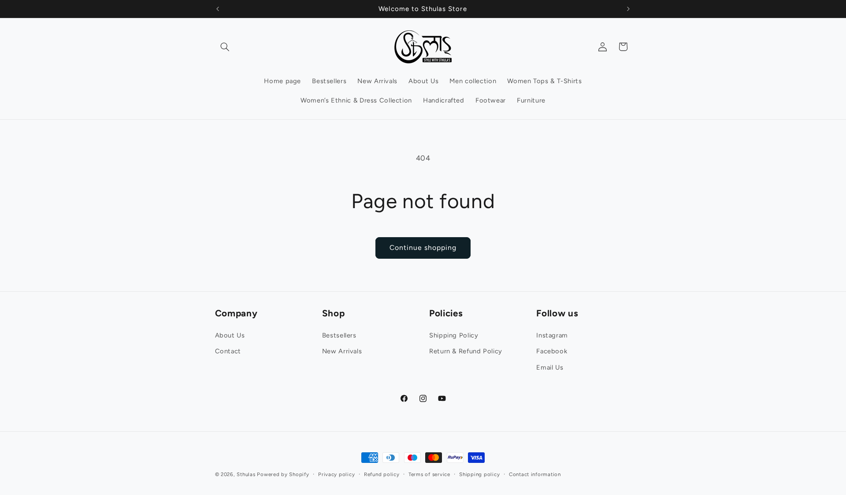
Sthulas (246, 474)
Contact (228, 351)
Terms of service (429, 474)
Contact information (535, 474)
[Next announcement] (628, 9)
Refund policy (382, 474)
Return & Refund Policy (465, 351)
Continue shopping (423, 247)
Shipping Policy (453, 335)
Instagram (552, 335)
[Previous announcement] (217, 9)
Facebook (551, 351)
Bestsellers (339, 335)
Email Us (549, 367)
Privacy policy (336, 474)
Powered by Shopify (283, 474)
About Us (230, 335)
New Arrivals (342, 351)
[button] (225, 47)
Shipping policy (479, 474)
